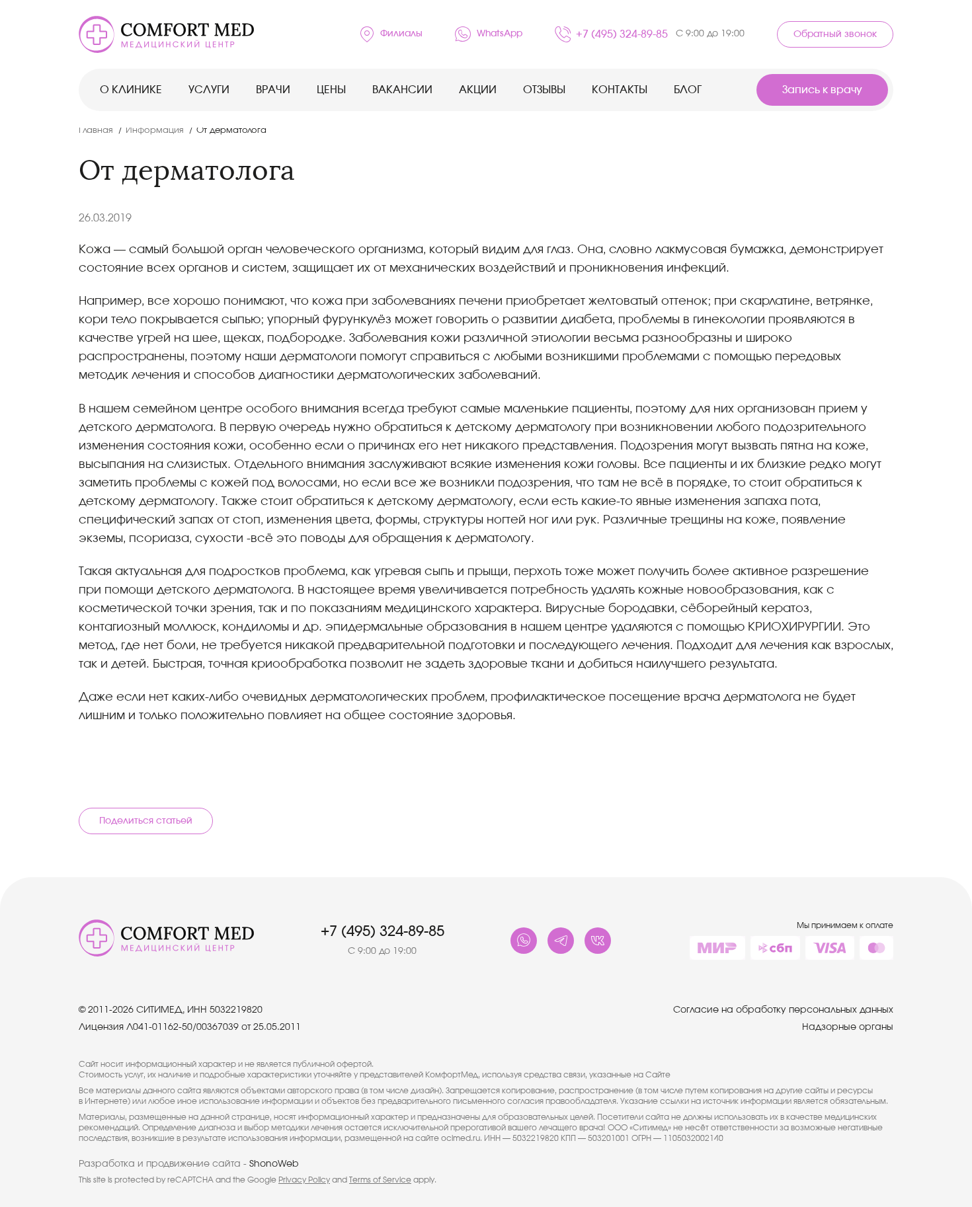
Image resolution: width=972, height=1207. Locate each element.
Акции (478, 90)
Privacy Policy (304, 1180)
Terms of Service (380, 1180)
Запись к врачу (822, 90)
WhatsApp (499, 33)
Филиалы (401, 33)
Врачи (273, 90)
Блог (688, 90)
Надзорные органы (847, 1027)
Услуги (208, 90)
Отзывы (544, 90)
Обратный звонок (835, 34)
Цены (331, 90)
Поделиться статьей (145, 821)
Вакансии (402, 90)
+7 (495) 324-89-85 (660, 34)
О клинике (131, 90)
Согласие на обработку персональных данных (783, 1010)
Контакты (619, 90)
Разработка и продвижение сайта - (189, 1164)
